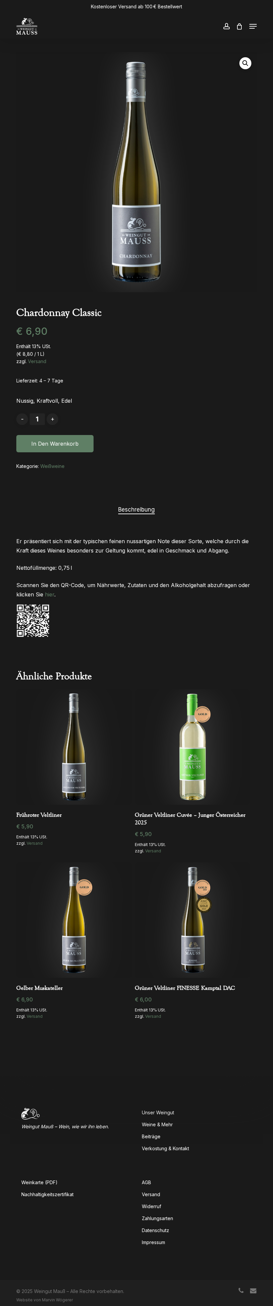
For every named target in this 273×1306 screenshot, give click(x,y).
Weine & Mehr (157, 1124)
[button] (253, 26)
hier (49, 594)
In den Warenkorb (55, 443)
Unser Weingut (158, 1112)
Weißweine (52, 466)
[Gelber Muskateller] (74, 920)
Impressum (153, 1242)
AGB (146, 1182)
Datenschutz (155, 1230)
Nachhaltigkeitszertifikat (47, 1194)
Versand (37, 361)
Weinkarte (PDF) (39, 1182)
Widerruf (151, 1206)
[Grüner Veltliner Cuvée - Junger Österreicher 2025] (192, 746)
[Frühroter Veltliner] (74, 746)
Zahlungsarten (157, 1218)
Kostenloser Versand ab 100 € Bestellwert (136, 6)
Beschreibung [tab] (136, 509)
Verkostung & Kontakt (165, 1148)
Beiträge (151, 1136)
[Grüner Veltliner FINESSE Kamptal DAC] (192, 920)
